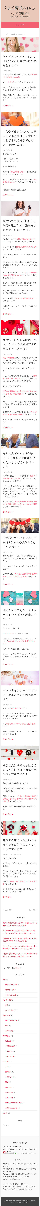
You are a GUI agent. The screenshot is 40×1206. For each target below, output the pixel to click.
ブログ (5, 1113)
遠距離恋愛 (9, 1092)
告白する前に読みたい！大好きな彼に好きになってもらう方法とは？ (20, 844)
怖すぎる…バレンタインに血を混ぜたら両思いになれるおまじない (20, 60)
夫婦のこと (6, 1036)
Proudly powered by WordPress (17, 1200)
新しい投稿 (32, 910)
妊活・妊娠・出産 (11, 1020)
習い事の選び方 (10, 1010)
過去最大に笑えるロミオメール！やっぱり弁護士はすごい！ (20, 614)
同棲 (6, 1082)
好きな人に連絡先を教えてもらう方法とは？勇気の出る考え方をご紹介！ (20, 769)
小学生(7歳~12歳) (11, 995)
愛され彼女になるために (13, 1103)
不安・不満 (9, 1098)
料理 (6, 1026)
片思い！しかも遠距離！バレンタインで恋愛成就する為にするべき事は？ (20, 344)
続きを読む (8, 105)
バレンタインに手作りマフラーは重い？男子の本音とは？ (20, 694)
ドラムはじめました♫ (24, 1189)
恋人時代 (6, 1062)
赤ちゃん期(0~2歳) (11, 985)
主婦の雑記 (9, 1031)
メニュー (21, 25)
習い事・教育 (7, 1000)
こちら (17, 968)
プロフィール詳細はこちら (12, 1179)
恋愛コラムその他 (11, 1108)
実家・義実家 (9, 1056)
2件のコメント (17, 854)
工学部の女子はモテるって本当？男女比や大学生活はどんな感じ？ (20, 542)
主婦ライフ (6, 1015)
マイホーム (9, 1051)
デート (7, 1067)
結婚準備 (8, 1087)
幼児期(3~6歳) (9, 990)
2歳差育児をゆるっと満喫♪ (20, 10)
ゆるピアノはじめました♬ (26, 1187)
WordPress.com (23, 1202)
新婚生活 (8, 1041)
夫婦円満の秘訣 (10, 1046)
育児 (4, 980)
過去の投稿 (7, 910)
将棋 (6, 1005)
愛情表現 (8, 1072)
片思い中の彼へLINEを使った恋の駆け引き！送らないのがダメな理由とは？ (20, 225)
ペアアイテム (9, 1077)
